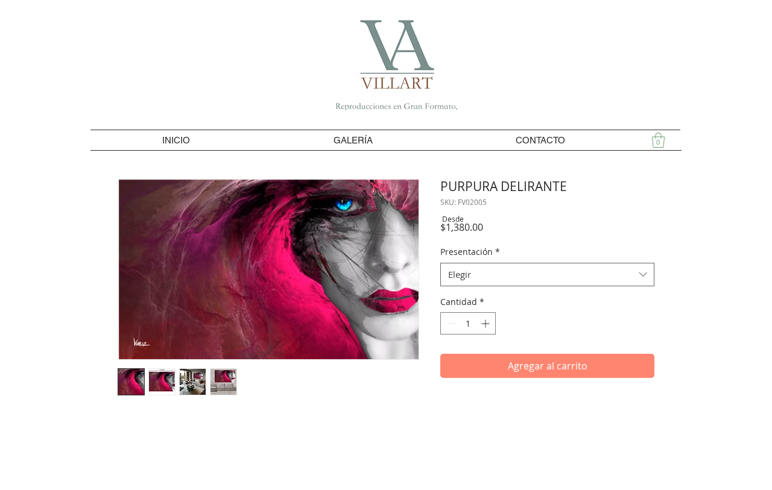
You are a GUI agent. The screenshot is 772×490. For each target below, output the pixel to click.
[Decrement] (449, 323)
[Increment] (486, 323)
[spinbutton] (468, 323)
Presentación (470, 251)
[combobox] (547, 274)
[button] (658, 140)
